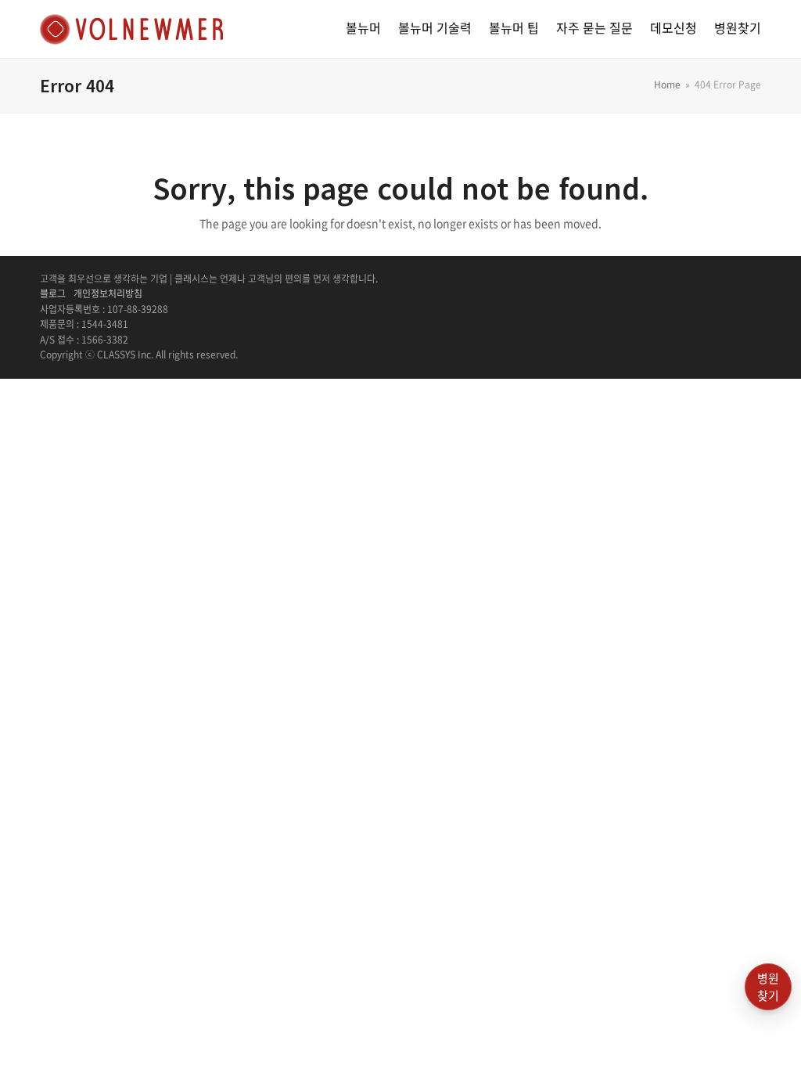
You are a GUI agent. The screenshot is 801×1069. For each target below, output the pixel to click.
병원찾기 (768, 987)
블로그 (53, 293)
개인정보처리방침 (108, 293)
